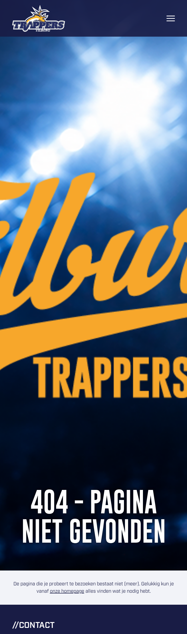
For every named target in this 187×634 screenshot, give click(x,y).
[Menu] (171, 18)
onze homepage (67, 591)
